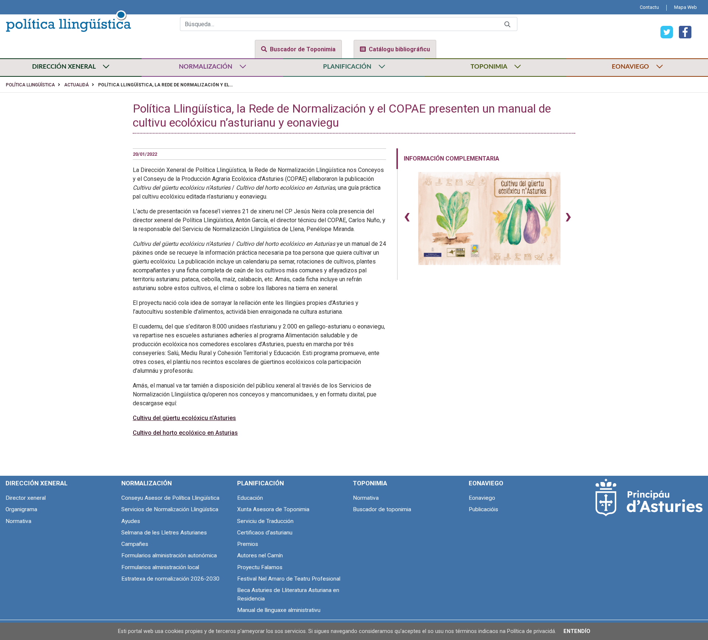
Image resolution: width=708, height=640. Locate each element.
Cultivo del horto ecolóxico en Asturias (185, 432)
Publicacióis (483, 509)
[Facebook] (682, 31)
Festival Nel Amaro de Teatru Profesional (288, 578)
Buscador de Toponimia (303, 49)
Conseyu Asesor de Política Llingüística (170, 498)
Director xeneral (26, 498)
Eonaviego (482, 498)
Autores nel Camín (260, 555)
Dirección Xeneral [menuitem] (36, 483)
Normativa (18, 521)
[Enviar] (507, 24)
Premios (247, 544)
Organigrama (21, 509)
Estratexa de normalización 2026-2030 (170, 578)
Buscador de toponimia (382, 509)
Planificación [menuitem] (260, 483)
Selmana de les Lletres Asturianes (164, 532)
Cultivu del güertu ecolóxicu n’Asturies (184, 417)
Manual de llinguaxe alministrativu (278, 610)
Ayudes (130, 521)
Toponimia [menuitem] (370, 483)
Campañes (134, 544)
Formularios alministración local (160, 567)
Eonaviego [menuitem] (486, 483)
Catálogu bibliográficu (399, 49)
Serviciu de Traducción (265, 521)
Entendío (576, 631)
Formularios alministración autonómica (169, 555)
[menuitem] (649, 7)
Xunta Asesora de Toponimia (273, 509)
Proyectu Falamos (259, 567)
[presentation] (406, 215)
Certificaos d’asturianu (264, 532)
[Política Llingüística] (68, 20)
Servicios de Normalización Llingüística (169, 509)
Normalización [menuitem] (146, 483)
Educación (250, 498)
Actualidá (76, 84)
